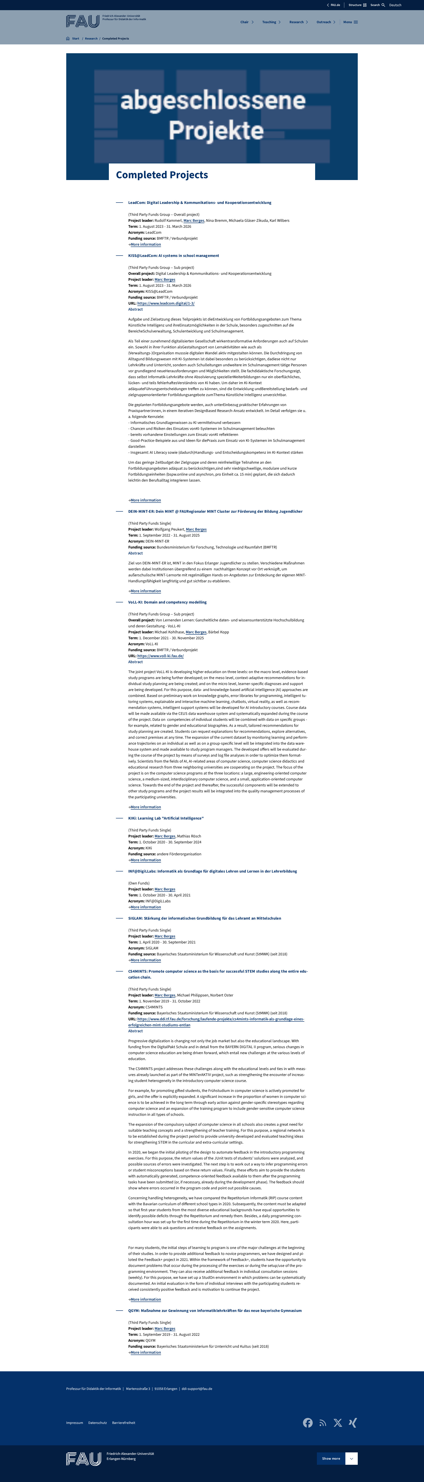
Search (375, 5)
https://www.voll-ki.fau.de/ (160, 656)
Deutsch (395, 5)
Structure (355, 5)
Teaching (269, 22)
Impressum (74, 1422)
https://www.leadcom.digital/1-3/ (166, 303)
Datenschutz (97, 1422)
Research (297, 22)
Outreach (324, 22)
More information (146, 244)
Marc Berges (194, 220)
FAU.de (335, 5)
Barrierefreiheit (123, 1422)
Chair (244, 22)
